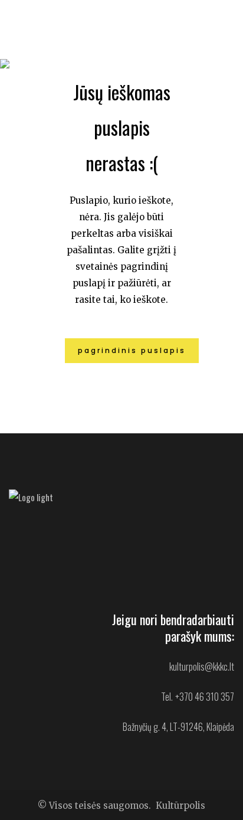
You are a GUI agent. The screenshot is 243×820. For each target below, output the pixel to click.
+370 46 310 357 (204, 697)
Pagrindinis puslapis (132, 350)
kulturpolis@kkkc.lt (201, 666)
